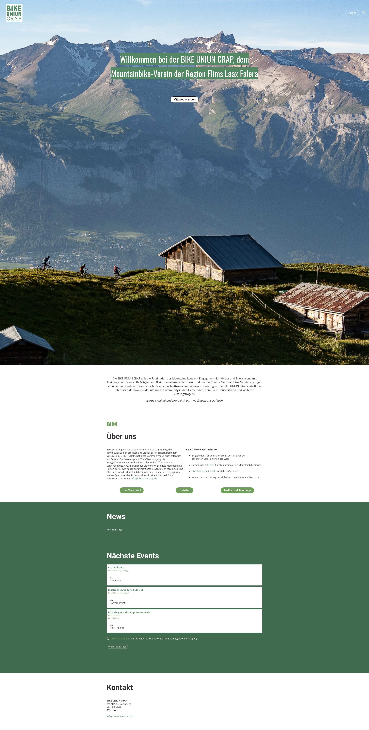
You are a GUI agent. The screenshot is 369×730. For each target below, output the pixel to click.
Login (352, 13)
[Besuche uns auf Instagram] (114, 424)
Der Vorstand (132, 490)
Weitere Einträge (117, 646)
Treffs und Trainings (237, 490)
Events (211, 465)
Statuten (184, 490)
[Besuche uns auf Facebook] (109, 424)
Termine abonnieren (121, 638)
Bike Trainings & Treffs (204, 471)
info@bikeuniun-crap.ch (144, 478)
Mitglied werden (184, 99)
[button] (184, 574)
